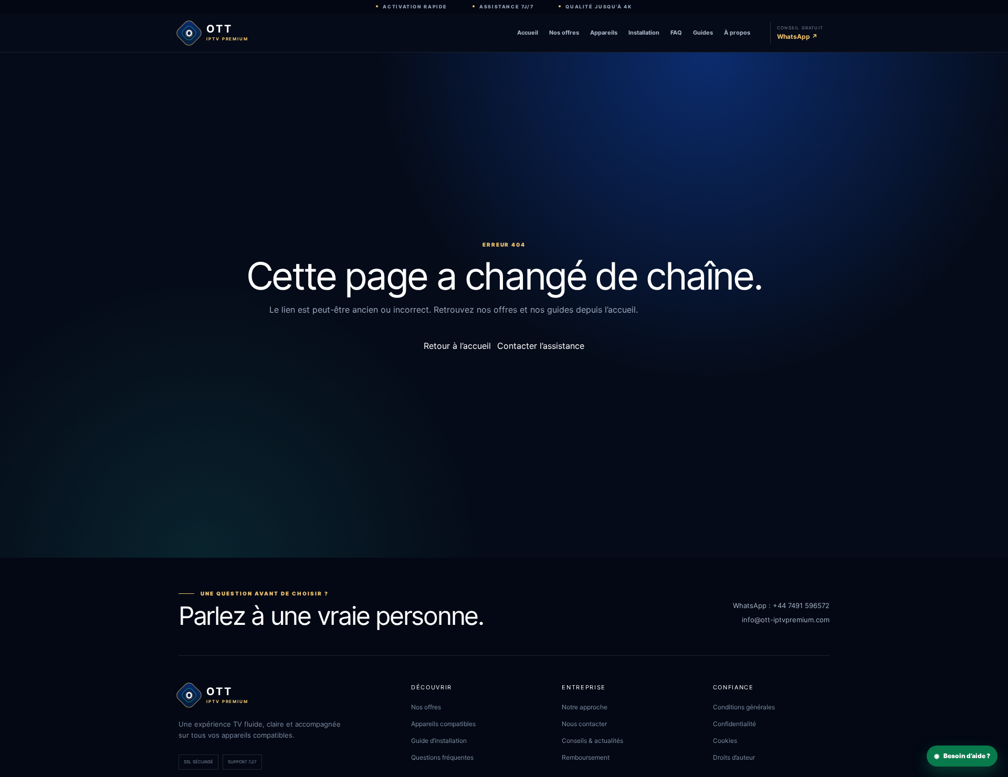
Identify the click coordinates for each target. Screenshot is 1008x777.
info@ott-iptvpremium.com (786, 619)
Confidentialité (734, 724)
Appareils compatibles (443, 724)
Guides (703, 32)
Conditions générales (744, 707)
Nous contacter (584, 724)
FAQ (676, 32)
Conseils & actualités (592, 740)
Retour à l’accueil (457, 345)
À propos (737, 32)
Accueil (527, 32)
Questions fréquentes (442, 757)
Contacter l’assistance (540, 345)
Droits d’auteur (734, 757)
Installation (643, 32)
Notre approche (584, 707)
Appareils (603, 32)
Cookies (725, 740)
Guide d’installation (439, 740)
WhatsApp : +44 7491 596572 (781, 605)
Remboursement (586, 757)
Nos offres (564, 32)
